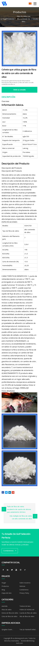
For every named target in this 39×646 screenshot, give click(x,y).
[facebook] (3, 569)
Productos (10, 19)
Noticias (22, 586)
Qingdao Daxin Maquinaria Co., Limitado (10, 629)
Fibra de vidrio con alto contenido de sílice (23, 19)
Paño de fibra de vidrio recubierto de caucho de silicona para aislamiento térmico (19, 509)
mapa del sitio (6, 593)
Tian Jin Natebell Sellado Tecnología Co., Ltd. (28, 629)
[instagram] (20, 569)
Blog (3, 590)
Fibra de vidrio (6, 610)
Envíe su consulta (19, 90)
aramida (4, 606)
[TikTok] (25, 569)
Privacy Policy (24, 593)
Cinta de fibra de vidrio (9, 616)
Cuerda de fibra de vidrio (28, 613)
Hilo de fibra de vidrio (27, 616)
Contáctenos (8, 550)
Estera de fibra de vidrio (10, 613)
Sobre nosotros (25, 583)
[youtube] (16, 569)
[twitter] (12, 569)
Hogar (4, 19)
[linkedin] (7, 569)
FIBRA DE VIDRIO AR (27, 610)
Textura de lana (25, 606)
